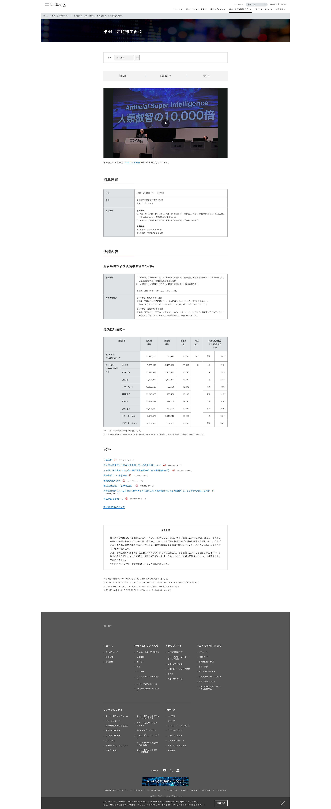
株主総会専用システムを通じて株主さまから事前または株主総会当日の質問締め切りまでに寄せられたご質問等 (156, 491)
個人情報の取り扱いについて (115, 790)
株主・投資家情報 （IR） (61, 16)
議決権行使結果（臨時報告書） (118, 486)
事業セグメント (174, 646)
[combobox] (127, 57)
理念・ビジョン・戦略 (146, 646)
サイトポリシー (136, 790)
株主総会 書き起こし (113, 498)
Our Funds (237, 4)
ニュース (108, 646)
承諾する (221, 803)
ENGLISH (283, 4)
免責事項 (193, 790)
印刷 (109, 626)
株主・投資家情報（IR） (209, 646)
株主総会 (100, 16)
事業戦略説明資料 (112, 481)
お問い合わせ (206, 790)
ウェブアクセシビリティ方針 (175, 790)
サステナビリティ (113, 710)
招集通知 (108, 460)
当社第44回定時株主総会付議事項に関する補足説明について (132, 465)
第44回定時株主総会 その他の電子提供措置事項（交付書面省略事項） (137, 470)
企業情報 (170, 710)
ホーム (45, 16)
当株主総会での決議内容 (115, 475)
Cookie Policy (176, 801)
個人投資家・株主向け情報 (83, 16)
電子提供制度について (114, 507)
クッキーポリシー (153, 790)
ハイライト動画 (132, 162)
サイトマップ (221, 790)
